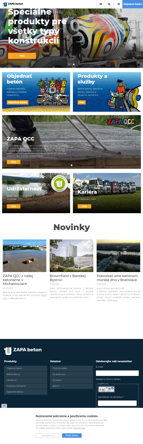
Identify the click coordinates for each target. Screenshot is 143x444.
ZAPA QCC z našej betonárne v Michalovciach (18, 280)
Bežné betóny (13, 374)
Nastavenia (47, 435)
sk (100, 4)
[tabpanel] (71, 38)
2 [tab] (73, 64)
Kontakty (57, 380)
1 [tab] (69, 64)
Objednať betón (132, 4)
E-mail (99, 367)
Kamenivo (11, 380)
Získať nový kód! (99, 394)
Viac (22, 56)
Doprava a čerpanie (16, 386)
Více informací (79, 428)
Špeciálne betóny (15, 392)
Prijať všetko (72, 435)
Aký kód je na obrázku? (110, 397)
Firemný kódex (60, 368)
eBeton (56, 386)
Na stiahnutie (59, 374)
